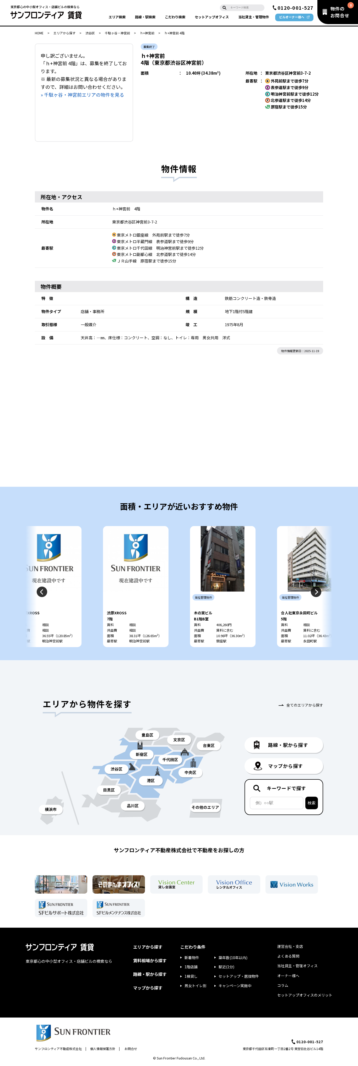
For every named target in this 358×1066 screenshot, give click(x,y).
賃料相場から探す (150, 960)
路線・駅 (145, 16)
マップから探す (147, 988)
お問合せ (130, 1048)
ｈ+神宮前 (147, 33)
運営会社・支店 (290, 946)
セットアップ (212, 16)
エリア (117, 16)
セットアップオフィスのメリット (304, 995)
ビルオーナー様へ (291, 17)
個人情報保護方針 (102, 1048)
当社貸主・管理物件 (253, 16)
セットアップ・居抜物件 (239, 976)
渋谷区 (90, 33)
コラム (282, 985)
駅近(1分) (226, 966)
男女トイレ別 (196, 985)
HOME (39, 33)
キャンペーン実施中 (235, 985)
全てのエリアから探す (304, 705)
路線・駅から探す (150, 974)
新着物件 (192, 957)
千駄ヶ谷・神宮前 (117, 33)
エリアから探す (64, 33)
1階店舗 (191, 966)
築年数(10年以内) (233, 957)
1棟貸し (191, 976)
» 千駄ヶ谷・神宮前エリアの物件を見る (82, 94)
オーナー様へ (288, 975)
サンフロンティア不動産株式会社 (58, 1048)
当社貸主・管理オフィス (297, 965)
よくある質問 (288, 956)
